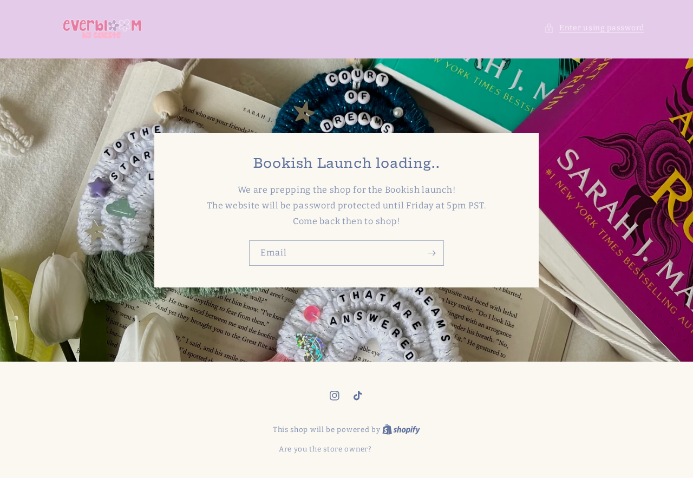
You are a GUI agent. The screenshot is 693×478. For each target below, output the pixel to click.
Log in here (394, 449)
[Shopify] (401, 429)
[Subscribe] (431, 253)
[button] (594, 28)
